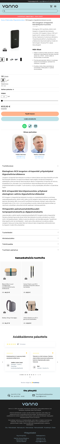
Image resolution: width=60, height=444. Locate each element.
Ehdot (54, 427)
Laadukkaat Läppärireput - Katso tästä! (30, 16)
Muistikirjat (47, 427)
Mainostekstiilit (38, 427)
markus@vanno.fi (39, 156)
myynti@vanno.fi (44, 1)
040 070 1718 (54, 1)
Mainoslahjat (29, 427)
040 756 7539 (39, 158)
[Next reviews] (57, 362)
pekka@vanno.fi (20, 156)
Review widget (25, 382)
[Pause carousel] (30, 377)
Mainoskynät (21, 427)
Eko (6, 427)
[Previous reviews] (2, 362)
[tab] (20, 375)
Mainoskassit (12, 427)
